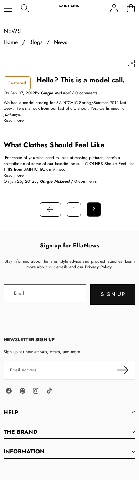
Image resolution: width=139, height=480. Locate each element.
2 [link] (93, 209)
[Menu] (8, 8)
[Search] (25, 8)
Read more (14, 121)
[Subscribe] (123, 370)
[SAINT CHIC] (69, 8)
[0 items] (131, 8)
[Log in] (114, 8)
